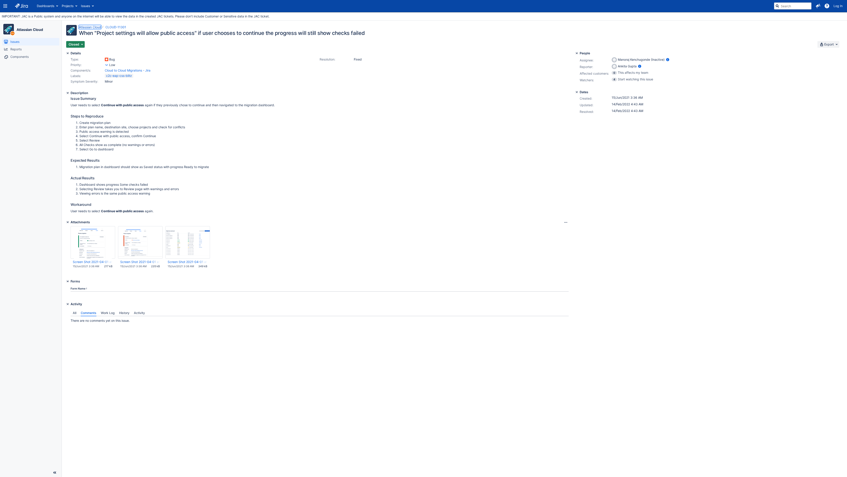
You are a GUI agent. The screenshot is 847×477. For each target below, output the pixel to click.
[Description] (67, 93)
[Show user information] (667, 59)
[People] (576, 53)
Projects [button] (67, 6)
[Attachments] (67, 222)
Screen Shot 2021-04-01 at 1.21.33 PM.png (140, 262)
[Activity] (67, 304)
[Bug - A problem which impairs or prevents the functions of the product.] (106, 59)
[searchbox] (792, 5)
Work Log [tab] (108, 313)
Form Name (78, 288)
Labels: (76, 76)
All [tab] (74, 313)
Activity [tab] (139, 313)
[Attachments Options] (566, 222)
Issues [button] (85, 6)
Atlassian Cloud (30, 29)
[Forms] (67, 281)
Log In (838, 6)
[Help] (826, 5)
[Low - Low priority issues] (106, 65)
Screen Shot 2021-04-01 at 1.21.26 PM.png (187, 262)
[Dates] (576, 92)
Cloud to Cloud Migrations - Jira (127, 70)
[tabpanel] (320, 319)
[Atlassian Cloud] (8, 29)
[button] (5, 6)
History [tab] (124, 313)
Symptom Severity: (84, 81)
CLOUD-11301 (115, 27)
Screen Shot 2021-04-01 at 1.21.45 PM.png (92, 262)
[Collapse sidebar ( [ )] (54, 472)
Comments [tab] (88, 313)
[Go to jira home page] (21, 6)
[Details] (67, 53)
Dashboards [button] (45, 6)
